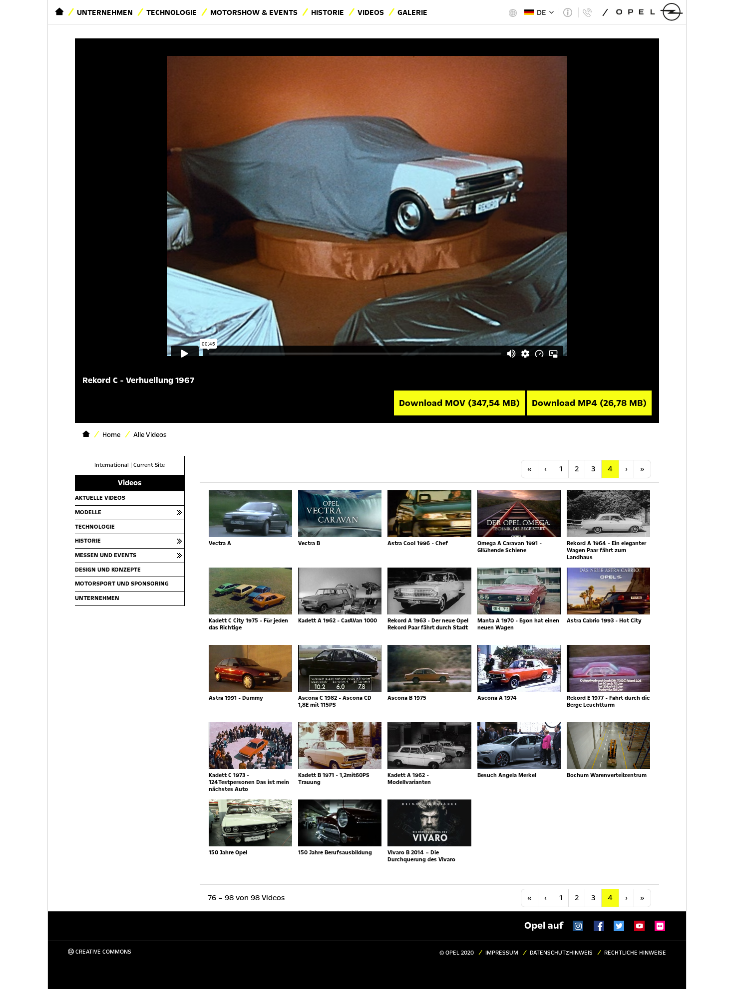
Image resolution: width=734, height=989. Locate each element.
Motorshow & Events (254, 12)
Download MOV (459, 403)
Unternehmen (105, 12)
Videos (371, 12)
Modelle (88, 512)
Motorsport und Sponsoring (122, 584)
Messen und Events (105, 555)
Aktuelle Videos (100, 498)
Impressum (501, 953)
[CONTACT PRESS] (587, 12)
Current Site (149, 465)
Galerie (412, 12)
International (111, 465)
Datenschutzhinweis (561, 953)
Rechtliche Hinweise (635, 953)
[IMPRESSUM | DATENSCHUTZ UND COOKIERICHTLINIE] (567, 12)
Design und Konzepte (108, 570)
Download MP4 (589, 403)
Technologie (171, 12)
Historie (327, 12)
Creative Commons (102, 952)
